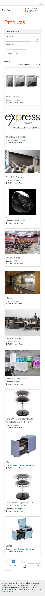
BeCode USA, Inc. (19, 140)
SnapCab (16, 100)
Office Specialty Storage (17, 378)
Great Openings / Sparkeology (23, 465)
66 (10, 565)
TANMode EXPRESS (16, 136)
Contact (5, 592)
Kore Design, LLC (19, 425)
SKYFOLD (17, 180)
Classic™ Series (14, 177)
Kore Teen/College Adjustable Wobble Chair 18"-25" (20, 504)
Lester (9, 545)
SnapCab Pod (12, 96)
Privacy (32, 589)
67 (15, 565)
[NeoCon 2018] (11, 10)
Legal (39, 589)
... (6, 565)
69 (6, 569)
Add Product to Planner (16, 102)
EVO (8, 217)
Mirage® (10, 297)
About (11, 592)
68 (19, 565)
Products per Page (25, 64)
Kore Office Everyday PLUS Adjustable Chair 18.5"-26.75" (20, 420)
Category (9, 36)
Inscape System (14, 338)
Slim (8, 462)
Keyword (9, 44)
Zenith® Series (13, 257)
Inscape (16, 341)
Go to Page (24, 565)
